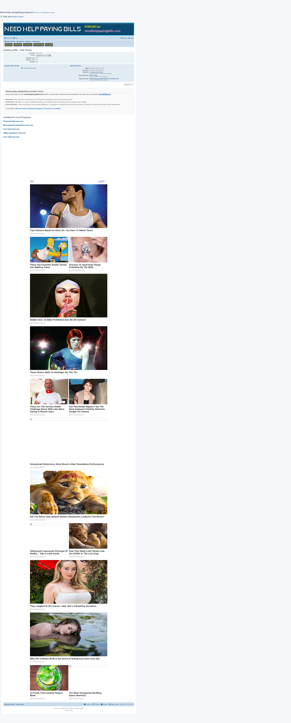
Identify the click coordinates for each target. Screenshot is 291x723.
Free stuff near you (11, 137)
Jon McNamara (105, 94)
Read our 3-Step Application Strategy (45, 12)
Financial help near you (13, 121)
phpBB (62, 708)
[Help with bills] (69, 29)
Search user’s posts (97, 72)
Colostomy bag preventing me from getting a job (104, 78)
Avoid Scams (17, 16)
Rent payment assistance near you (18, 125)
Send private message (30, 68)
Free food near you (11, 129)
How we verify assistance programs (29, 108)
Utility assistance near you (14, 133)
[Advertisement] (55, 6)
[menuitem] (15, 38)
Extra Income (93, 75)
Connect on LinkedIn (52, 108)
